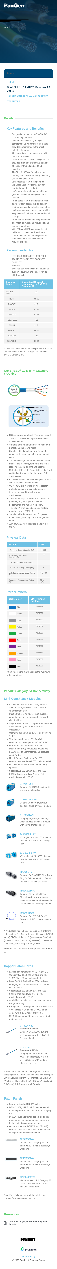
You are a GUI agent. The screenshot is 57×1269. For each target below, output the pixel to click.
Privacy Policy (28, 1256)
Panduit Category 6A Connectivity (27, 95)
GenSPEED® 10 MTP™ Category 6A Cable (28, 89)
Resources (13, 101)
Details (11, 82)
